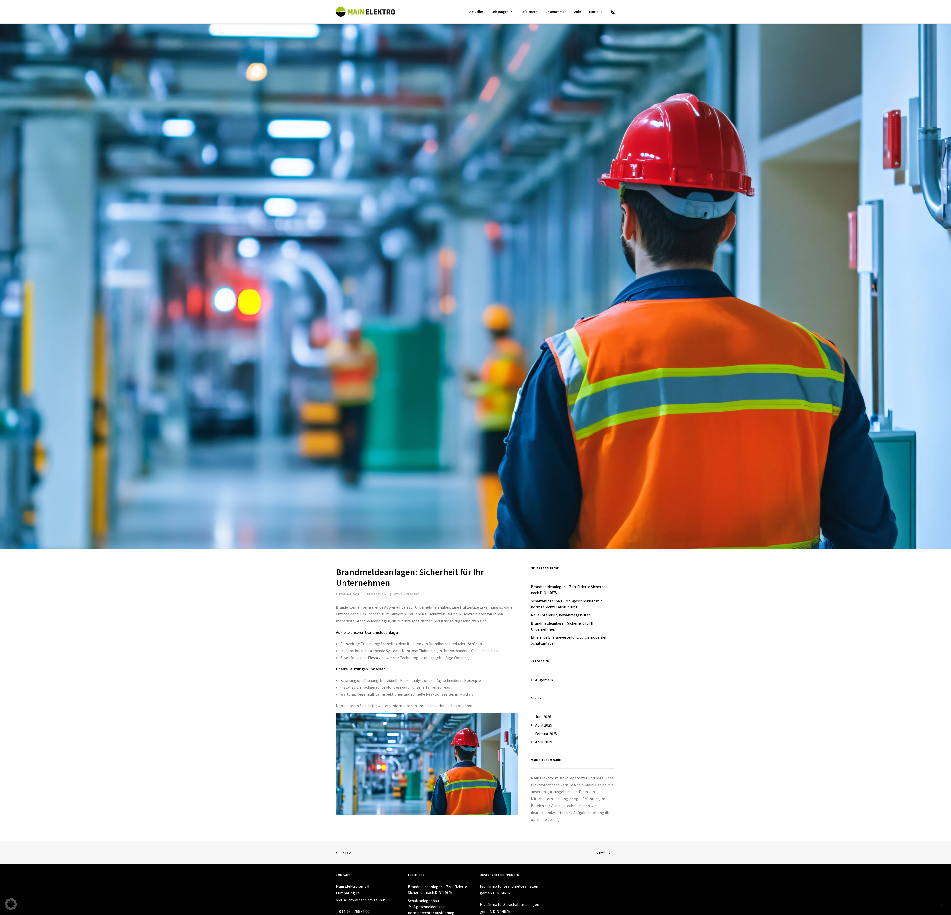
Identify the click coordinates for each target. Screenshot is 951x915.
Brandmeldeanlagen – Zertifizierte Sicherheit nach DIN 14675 (437, 889)
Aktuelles (476, 11)
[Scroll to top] (941, 904)
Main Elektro (409, 594)
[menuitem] (476, 11)
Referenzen (529, 11)
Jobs (577, 11)
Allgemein (378, 594)
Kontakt (595, 11)
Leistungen (500, 11)
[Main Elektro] (365, 12)
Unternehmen (555, 11)
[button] (613, 11)
